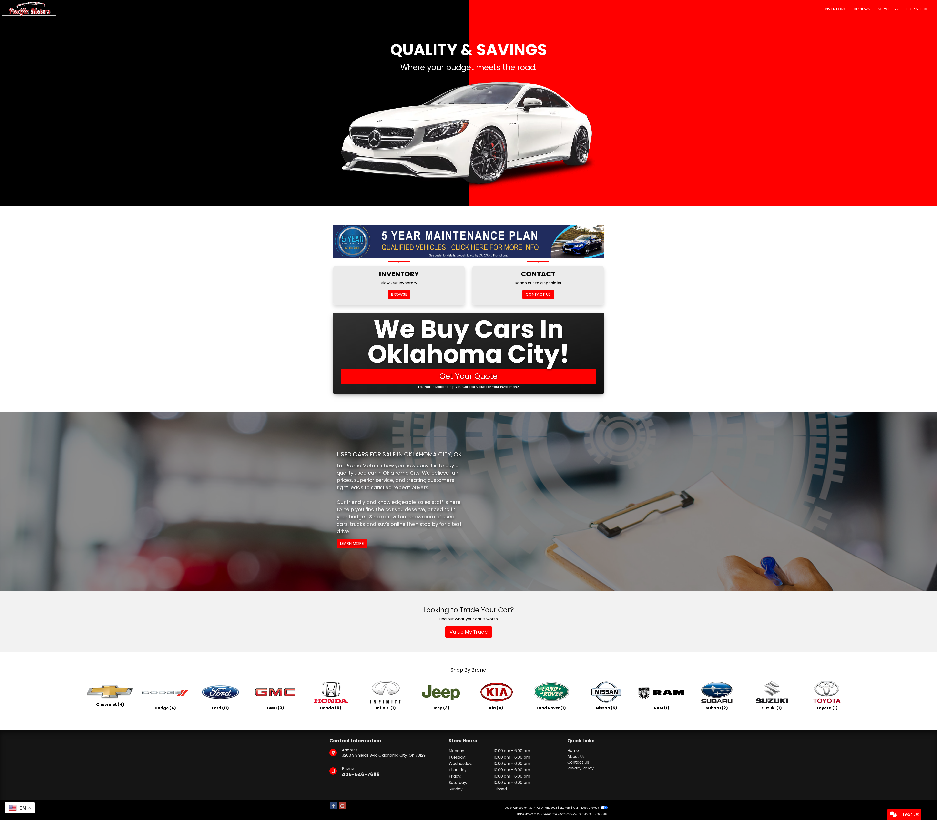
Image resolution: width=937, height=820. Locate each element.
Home (573, 750)
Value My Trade (468, 631)
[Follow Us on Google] (342, 806)
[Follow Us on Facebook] (333, 806)
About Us (576, 756)
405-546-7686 (361, 774)
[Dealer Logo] (29, 8)
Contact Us (578, 762)
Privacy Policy (580, 768)
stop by (428, 524)
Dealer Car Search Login (520, 808)
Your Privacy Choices (586, 808)
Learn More (352, 543)
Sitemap (565, 808)
